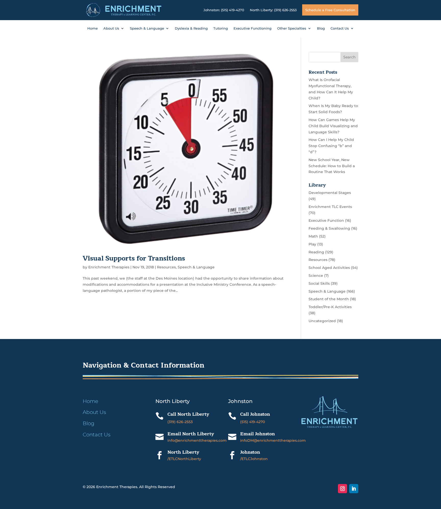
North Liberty (183, 452)
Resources (166, 267)
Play (312, 244)
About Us (111, 28)
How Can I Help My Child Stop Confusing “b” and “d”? (331, 145)
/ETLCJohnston (254, 458)
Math (313, 236)
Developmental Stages (330, 192)
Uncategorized (322, 321)
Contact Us (339, 28)
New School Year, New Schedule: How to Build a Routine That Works (332, 166)
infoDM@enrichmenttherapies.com (273, 440)
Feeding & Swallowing (329, 228)
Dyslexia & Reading (191, 28)
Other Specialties (291, 28)
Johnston (250, 452)
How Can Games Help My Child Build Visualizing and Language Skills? (333, 126)
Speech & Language (147, 28)
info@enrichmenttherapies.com (197, 440)
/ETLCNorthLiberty (184, 458)
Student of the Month (329, 299)
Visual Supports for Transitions (134, 258)
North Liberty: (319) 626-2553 (273, 10)
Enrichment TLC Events (330, 206)
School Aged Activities (329, 267)
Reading (316, 252)
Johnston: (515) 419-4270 (223, 10)
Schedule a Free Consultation (330, 10)
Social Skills (319, 283)
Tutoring (220, 28)
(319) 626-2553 (180, 422)
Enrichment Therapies (108, 267)
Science (316, 275)
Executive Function (326, 220)
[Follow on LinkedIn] (353, 488)
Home (92, 28)
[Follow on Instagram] (342, 488)
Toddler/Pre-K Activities (330, 307)
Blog (321, 28)
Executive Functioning (253, 28)
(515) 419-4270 (252, 422)
